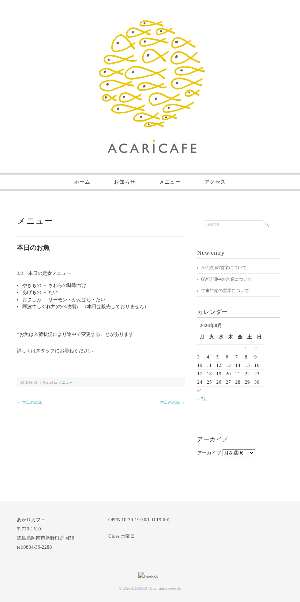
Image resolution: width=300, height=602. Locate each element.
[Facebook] (150, 576)
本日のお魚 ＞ (172, 402)
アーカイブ (209, 453)
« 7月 (202, 399)
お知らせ (124, 182)
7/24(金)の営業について (224, 267)
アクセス (215, 182)
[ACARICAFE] (152, 24)
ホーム (82, 182)
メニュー (170, 182)
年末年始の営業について (225, 290)
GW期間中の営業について (226, 279)
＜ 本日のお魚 (29, 402)
